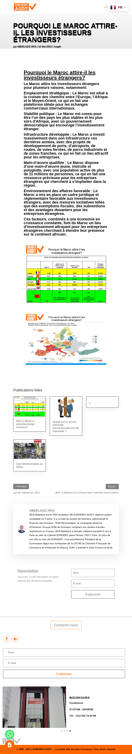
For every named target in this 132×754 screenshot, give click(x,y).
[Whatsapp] (9, 734)
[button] (62, 731)
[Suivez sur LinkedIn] (15, 639)
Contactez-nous (66, 625)
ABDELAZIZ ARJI (26, 46)
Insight (57, 46)
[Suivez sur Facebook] (6, 639)
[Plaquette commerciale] (9, 745)
